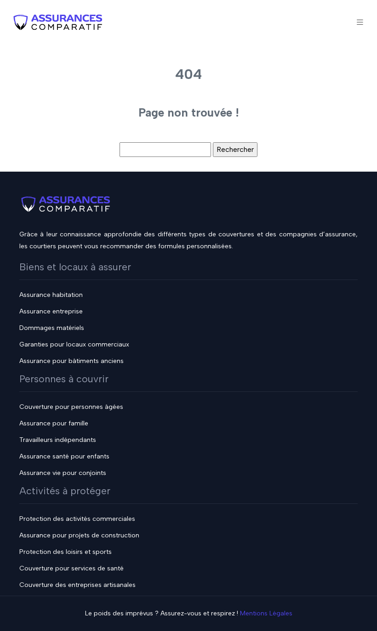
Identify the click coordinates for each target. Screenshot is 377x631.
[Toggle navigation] (360, 22)
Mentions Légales (266, 613)
